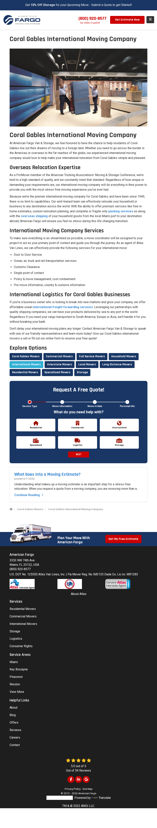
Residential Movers (25, 372)
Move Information (62, 406)
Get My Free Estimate (123, 539)
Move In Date (94, 406)
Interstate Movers (59, 364)
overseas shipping (34, 216)
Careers (15, 737)
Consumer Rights (21, 646)
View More (17, 692)
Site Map (87, 788)
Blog (13, 715)
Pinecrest (16, 677)
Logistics (16, 638)
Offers (14, 722)
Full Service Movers (92, 356)
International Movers (26, 364)
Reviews (15, 730)
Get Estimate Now (127, 20)
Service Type (29, 406)
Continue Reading (27, 495)
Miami (14, 662)
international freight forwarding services (63, 307)
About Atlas (78, 594)
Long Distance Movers (117, 364)
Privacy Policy (73, 788)
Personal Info (127, 406)
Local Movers (87, 364)
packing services (120, 211)
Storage (82, 372)
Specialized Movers (57, 372)
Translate (105, 798)
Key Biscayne (19, 669)
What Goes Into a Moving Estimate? (47, 474)
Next (78, 454)
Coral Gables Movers (26, 356)
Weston (15, 684)
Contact (15, 745)
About (13, 707)
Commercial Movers (59, 356)
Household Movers (123, 356)
